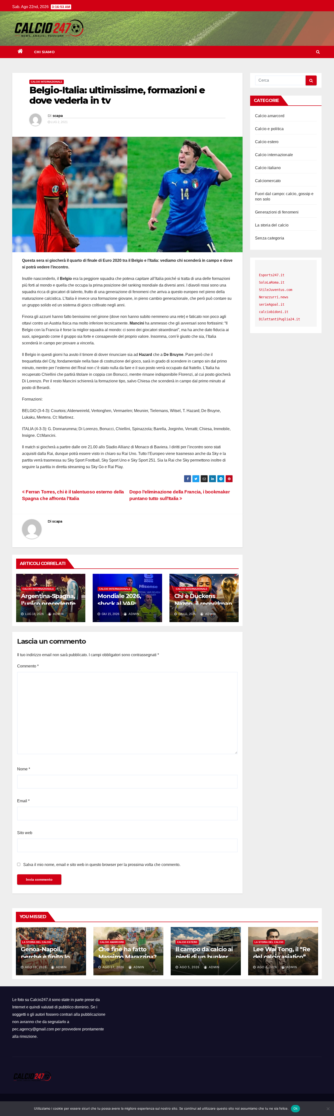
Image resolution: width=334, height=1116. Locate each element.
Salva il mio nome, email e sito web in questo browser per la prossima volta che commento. (101, 865)
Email (23, 801)
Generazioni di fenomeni (277, 212)
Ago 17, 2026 (113, 967)
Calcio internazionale (46, 81)
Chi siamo (44, 52)
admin (58, 614)
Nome (23, 769)
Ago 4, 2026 (267, 967)
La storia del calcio (272, 225)
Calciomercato (268, 181)
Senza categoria (269, 238)
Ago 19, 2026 (36, 967)
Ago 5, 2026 (190, 967)
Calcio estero (267, 142)
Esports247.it (271, 275)
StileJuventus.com (275, 290)
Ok (295, 1108)
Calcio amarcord (269, 116)
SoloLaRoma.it (271, 282)
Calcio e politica (269, 129)
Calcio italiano (268, 168)
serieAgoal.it (271, 304)
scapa (58, 115)
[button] (318, 52)
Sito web (24, 833)
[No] (327, 1108)
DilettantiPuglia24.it (279, 319)
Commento (28, 666)
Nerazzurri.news (273, 297)
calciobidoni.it (273, 312)
